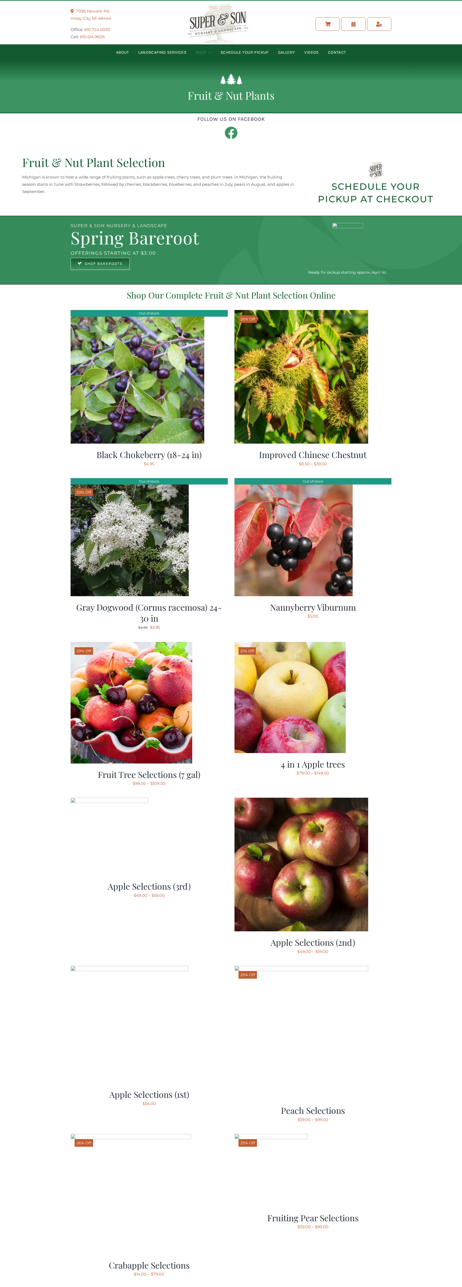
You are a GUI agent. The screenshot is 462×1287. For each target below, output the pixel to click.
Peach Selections (313, 1110)
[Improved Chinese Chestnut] (301, 313)
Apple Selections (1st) (149, 1094)
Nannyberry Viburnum (313, 607)
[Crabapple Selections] (131, 1137)
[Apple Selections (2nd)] (301, 801)
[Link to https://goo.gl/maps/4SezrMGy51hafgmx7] (72, 11)
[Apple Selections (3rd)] (109, 801)
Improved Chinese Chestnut (313, 454)
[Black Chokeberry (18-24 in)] (137, 313)
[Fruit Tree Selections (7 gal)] (131, 645)
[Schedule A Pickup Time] (353, 24)
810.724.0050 (97, 29)
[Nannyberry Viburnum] (293, 481)
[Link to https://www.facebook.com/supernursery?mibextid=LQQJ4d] (231, 132)
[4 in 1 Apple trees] (290, 645)
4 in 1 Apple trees (313, 764)
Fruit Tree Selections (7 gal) (149, 774)
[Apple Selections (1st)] (129, 969)
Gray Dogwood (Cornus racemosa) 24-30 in (149, 612)
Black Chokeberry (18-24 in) (149, 454)
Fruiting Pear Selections (313, 1217)
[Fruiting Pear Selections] (270, 1137)
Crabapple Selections (149, 1265)
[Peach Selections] (301, 969)
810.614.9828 (92, 36)
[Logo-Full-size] (218, 6)
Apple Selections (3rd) (149, 886)
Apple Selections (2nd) (313, 942)
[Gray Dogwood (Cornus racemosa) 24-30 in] (130, 481)
